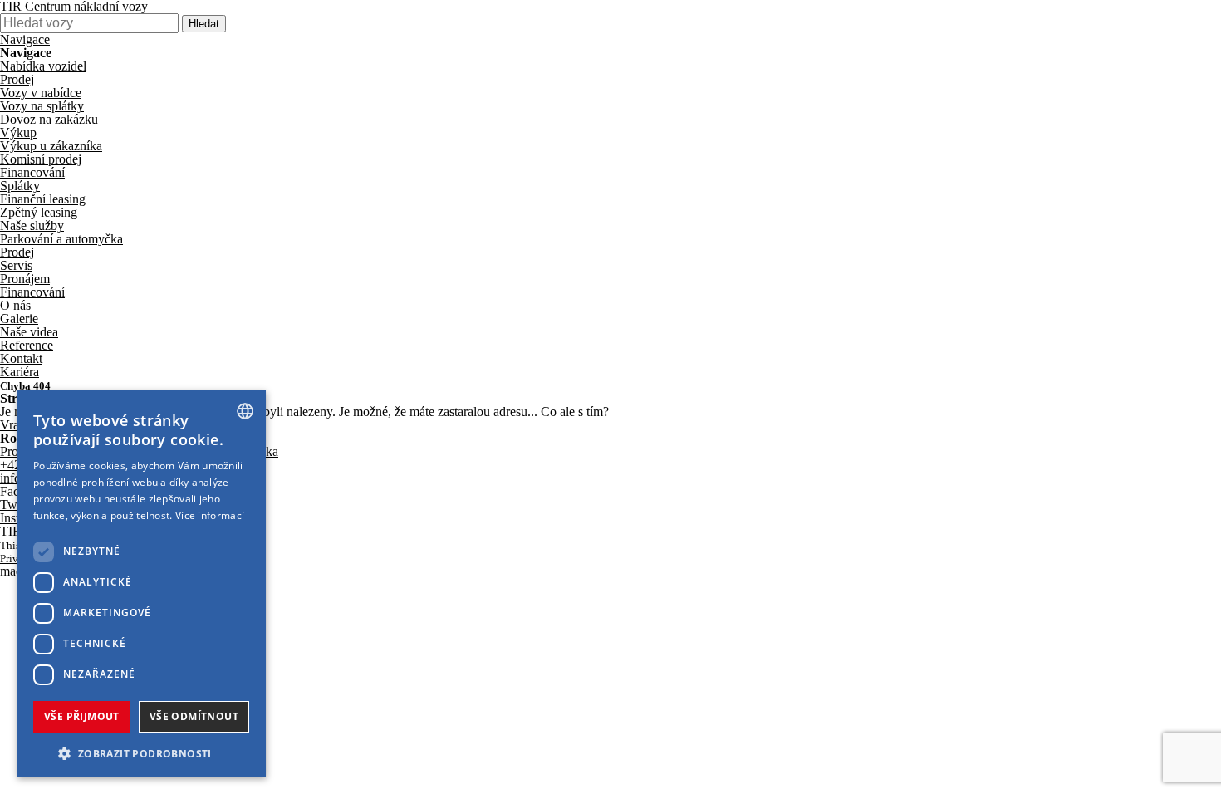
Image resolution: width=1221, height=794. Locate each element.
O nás (15, 305)
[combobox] (245, 411)
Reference (26, 345)
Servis (16, 265)
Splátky (20, 186)
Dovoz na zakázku (49, 119)
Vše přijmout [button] (82, 716)
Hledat (204, 23)
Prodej (17, 79)
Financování (32, 172)
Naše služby (32, 225)
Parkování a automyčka (61, 239)
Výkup (18, 132)
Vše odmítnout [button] (194, 716)
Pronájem (25, 279)
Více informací (209, 515)
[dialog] (141, 583)
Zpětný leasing (38, 212)
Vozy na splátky (42, 106)
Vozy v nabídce (40, 93)
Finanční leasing (43, 199)
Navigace (25, 39)
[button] (141, 752)
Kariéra (19, 372)
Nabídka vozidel (43, 66)
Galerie (19, 318)
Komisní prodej (40, 159)
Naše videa (29, 332)
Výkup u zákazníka (51, 146)
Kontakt (21, 358)
